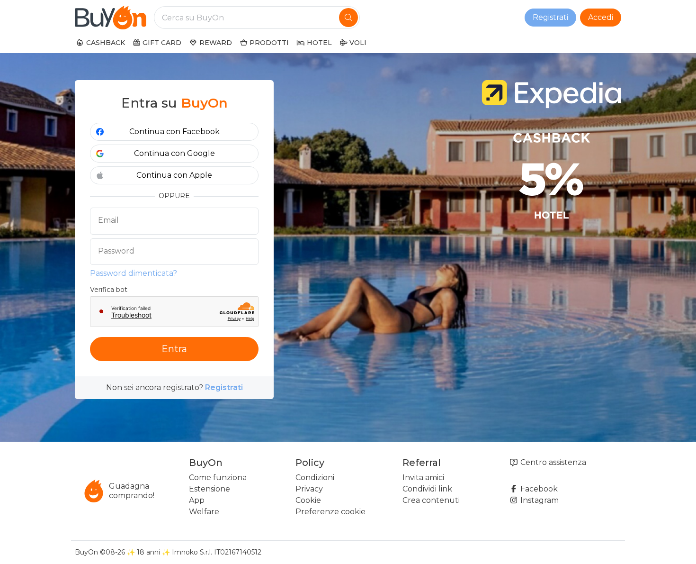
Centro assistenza (552, 462)
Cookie (308, 500)
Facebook (538, 488)
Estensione (209, 488)
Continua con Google (174, 153)
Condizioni (314, 477)
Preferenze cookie (330, 511)
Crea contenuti (431, 500)
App (197, 500)
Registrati (550, 17)
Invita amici (423, 477)
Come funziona (218, 477)
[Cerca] (348, 17)
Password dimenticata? (133, 273)
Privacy (309, 488)
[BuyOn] (110, 17)
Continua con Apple (174, 175)
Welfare (204, 511)
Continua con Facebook (174, 131)
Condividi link (427, 488)
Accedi (600, 17)
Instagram (538, 500)
